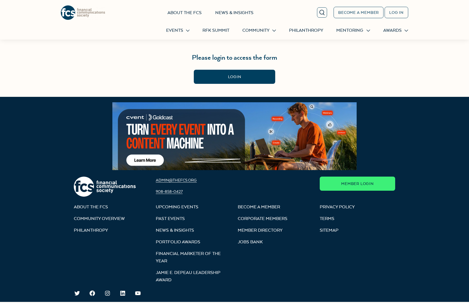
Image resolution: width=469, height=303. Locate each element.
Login (234, 76)
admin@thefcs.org (176, 180)
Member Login (357, 183)
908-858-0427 (169, 191)
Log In (396, 12)
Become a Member (358, 12)
